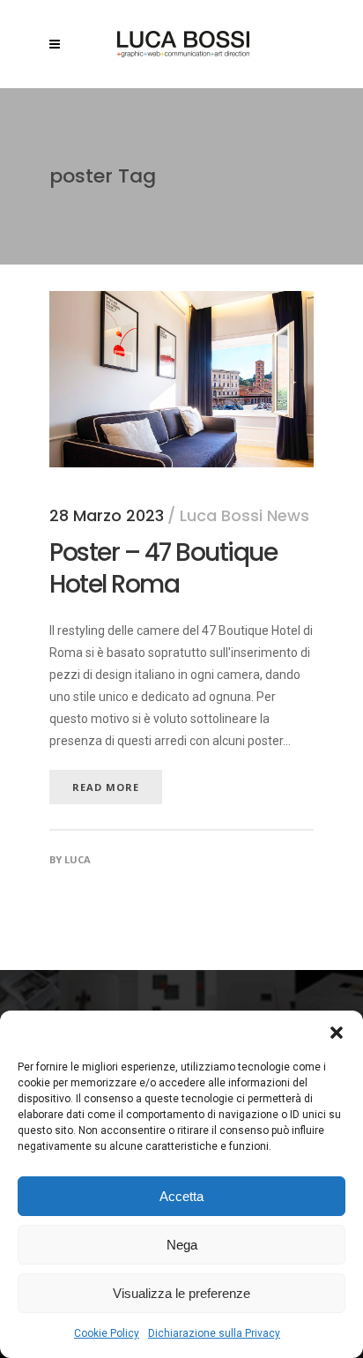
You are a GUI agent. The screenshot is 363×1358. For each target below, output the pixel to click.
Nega (182, 1244)
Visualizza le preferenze (181, 1293)
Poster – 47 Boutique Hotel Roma (163, 568)
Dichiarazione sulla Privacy (214, 1333)
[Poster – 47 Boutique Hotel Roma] (181, 302)
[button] (336, 1032)
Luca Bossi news (244, 515)
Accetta (181, 1196)
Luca (77, 859)
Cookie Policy (106, 1333)
